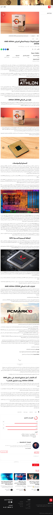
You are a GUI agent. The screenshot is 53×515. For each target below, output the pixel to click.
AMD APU (31, 412)
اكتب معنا (21, 506)
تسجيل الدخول (3, 451)
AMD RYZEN (19, 412)
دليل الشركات (21, 504)
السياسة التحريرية (28, 507)
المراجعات (32, 35)
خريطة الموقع (28, 504)
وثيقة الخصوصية (20, 503)
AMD (35, 412)
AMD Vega (25, 412)
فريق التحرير (21, 501)
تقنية (33, 38)
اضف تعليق (35, 464)
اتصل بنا (29, 503)
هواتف (29, 506)
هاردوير (37, 38)
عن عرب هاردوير (28, 501)
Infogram (20, 364)
